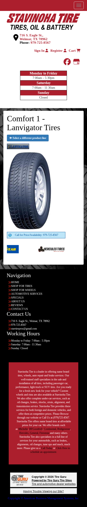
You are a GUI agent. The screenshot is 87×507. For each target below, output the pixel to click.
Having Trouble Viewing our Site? (43, 491)
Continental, (50, 429)
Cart (73, 50)
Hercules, (24, 433)
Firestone (44, 433)
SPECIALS (17, 297)
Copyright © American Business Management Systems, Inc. (43, 498)
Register (57, 50)
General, (34, 433)
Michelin (23, 429)
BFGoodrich (36, 429)
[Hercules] (44, 248)
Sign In (39, 50)
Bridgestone (63, 429)
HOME (15, 282)
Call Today (47, 448)
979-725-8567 (41, 42)
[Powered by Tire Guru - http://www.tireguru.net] (19, 480)
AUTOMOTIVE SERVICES (26, 293)
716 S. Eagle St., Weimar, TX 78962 (34, 37)
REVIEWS (17, 305)
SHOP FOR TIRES (21, 286)
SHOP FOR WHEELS (23, 290)
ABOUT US (18, 301)
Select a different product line (29, 138)
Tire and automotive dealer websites (54, 482)
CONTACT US (19, 309)
